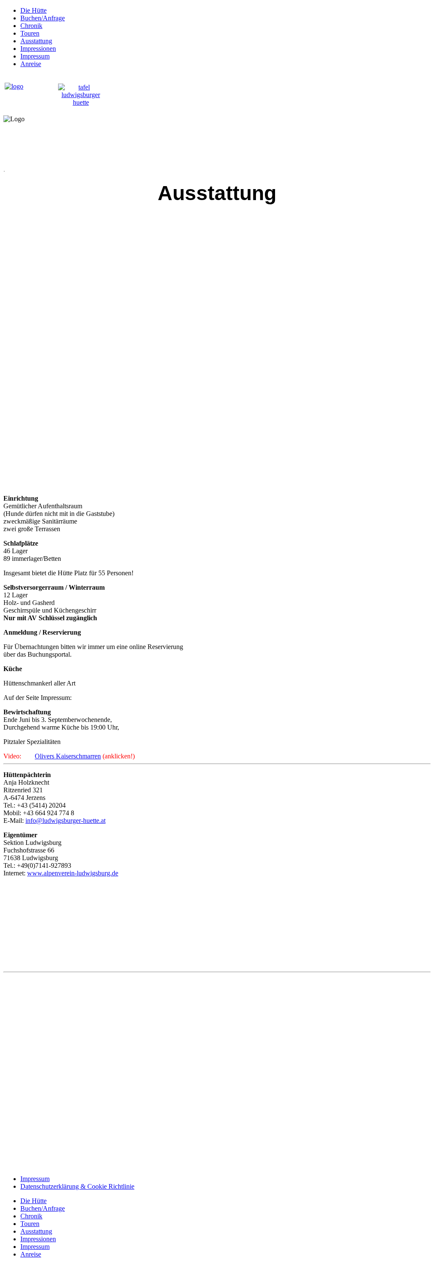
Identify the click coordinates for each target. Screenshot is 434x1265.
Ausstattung (36, 41)
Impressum (35, 56)
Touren (29, 33)
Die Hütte (33, 10)
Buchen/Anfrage (42, 18)
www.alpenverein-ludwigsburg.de (72, 873)
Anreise (30, 63)
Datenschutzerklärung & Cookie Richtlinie (77, 1186)
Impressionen (38, 48)
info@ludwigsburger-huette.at (65, 820)
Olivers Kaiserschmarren (68, 756)
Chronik (31, 25)
